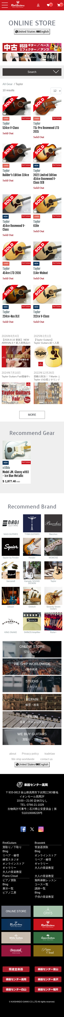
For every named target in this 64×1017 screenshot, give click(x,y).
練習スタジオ (11, 859)
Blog (5, 851)
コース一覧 (41, 884)
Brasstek (40, 842)
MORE (32, 414)
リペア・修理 (11, 855)
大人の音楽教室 (12, 871)
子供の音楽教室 (44, 896)
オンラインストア (13, 863)
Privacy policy (30, 753)
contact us (46, 759)
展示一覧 (8, 888)
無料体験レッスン (45, 880)
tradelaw (50, 753)
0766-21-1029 (35, 804)
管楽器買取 (41, 847)
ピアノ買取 (9, 880)
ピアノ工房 (9, 892)
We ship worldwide (22, 759)
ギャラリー (9, 867)
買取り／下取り (12, 847)
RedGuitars (9, 842)
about (12, 753)
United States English (33, 31)
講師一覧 (40, 888)
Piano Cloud (10, 875)
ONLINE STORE (32, 23)
